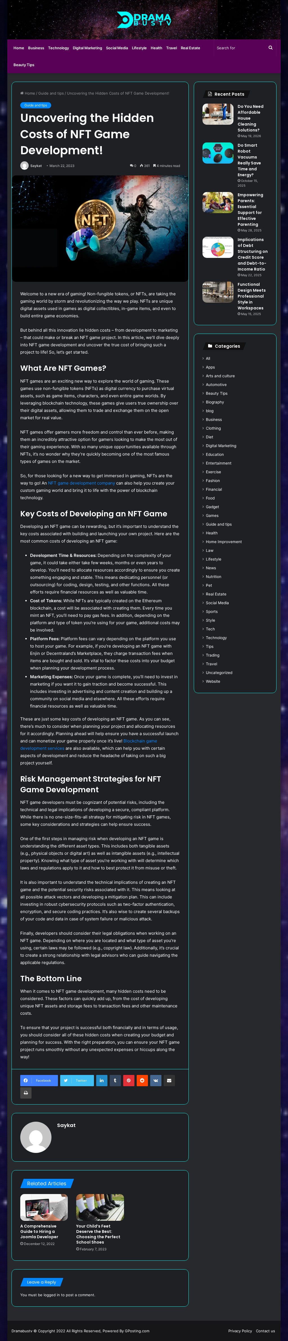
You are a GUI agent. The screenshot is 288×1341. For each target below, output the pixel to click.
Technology (58, 48)
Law (209, 550)
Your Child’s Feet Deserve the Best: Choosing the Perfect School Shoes (98, 1234)
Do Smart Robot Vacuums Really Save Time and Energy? (249, 160)
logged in (52, 1295)
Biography (215, 402)
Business (36, 48)
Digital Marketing (87, 48)
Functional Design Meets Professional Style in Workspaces (252, 296)
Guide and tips (51, 93)
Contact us (265, 1331)
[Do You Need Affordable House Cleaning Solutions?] (217, 114)
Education (215, 454)
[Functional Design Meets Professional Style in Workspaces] (217, 292)
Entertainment (218, 463)
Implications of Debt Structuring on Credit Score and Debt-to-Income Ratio (253, 254)
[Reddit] (142, 1080)
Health (156, 48)
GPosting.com (137, 1331)
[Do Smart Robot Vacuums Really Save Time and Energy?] (217, 153)
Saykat (36, 166)
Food (210, 498)
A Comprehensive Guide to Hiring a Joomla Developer (39, 1231)
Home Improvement (224, 541)
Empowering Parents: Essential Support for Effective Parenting (250, 209)
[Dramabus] (144, 19)
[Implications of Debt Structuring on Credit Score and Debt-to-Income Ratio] (217, 247)
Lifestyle (139, 48)
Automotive (216, 384)
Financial (214, 489)
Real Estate (190, 48)
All (208, 358)
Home (19, 48)
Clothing (213, 428)
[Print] (26, 1093)
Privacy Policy (240, 1331)
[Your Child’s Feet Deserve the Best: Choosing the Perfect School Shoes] (100, 1207)
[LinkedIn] (101, 1080)
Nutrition (213, 576)
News (211, 568)
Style (210, 620)
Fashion (213, 480)
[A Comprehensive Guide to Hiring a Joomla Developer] (44, 1207)
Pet (209, 585)
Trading (212, 655)
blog (209, 411)
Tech (210, 629)
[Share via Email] (169, 1080)
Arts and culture (220, 376)
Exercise (213, 472)
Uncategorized (219, 672)
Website (213, 681)
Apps (210, 367)
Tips (209, 646)
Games (212, 515)
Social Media (117, 48)
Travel (171, 48)
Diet (209, 437)
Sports (212, 611)
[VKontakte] (155, 1080)
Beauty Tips (24, 65)
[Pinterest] (128, 1080)
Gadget (212, 507)
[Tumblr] (115, 1080)
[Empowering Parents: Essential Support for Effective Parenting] (217, 202)
